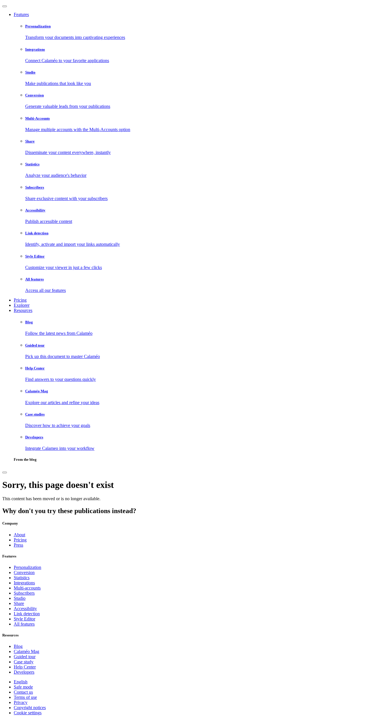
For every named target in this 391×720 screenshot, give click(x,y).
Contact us (23, 692)
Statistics (21, 577)
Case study (23, 661)
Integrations (24, 582)
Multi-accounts (27, 588)
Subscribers (24, 593)
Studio (19, 598)
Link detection (27, 613)
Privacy (20, 702)
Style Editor (24, 618)
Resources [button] (23, 310)
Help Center (25, 666)
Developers (24, 672)
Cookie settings (28, 712)
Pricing (20, 300)
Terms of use (25, 697)
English (20, 681)
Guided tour (24, 656)
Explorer (21, 305)
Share (19, 603)
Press (18, 545)
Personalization (27, 567)
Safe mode (23, 687)
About (19, 534)
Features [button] (21, 14)
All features (24, 624)
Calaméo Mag (26, 651)
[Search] (4, 472)
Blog (18, 646)
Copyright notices (30, 707)
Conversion (24, 572)
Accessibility (25, 608)
